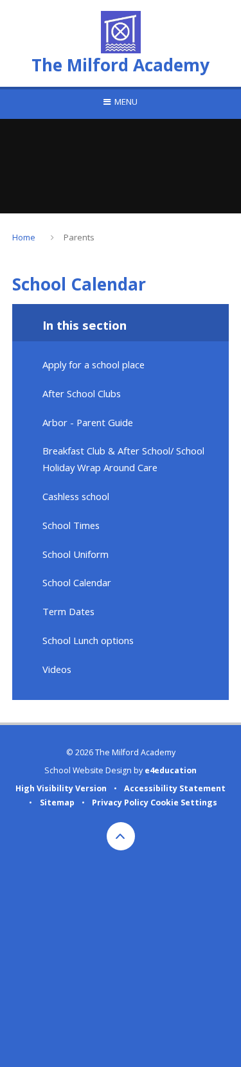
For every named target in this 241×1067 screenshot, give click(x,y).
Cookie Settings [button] (183, 802)
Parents (79, 237)
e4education (171, 770)
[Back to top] (121, 836)
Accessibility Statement (175, 788)
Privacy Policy (120, 802)
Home (23, 237)
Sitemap (57, 802)
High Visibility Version (61, 788)
